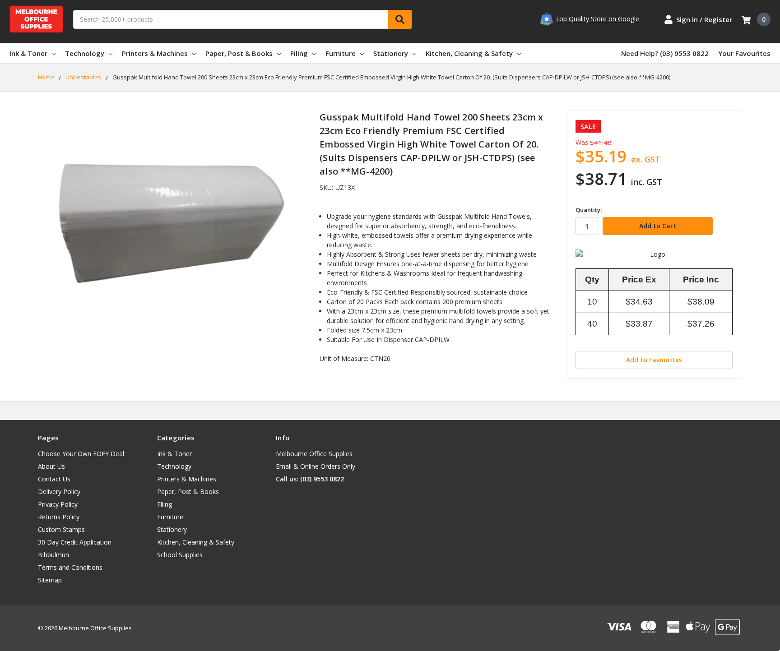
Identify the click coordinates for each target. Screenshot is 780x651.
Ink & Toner (28, 53)
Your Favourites (744, 53)
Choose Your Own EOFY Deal (81, 453)
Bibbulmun (53, 554)
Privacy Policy (58, 504)
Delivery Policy (59, 491)
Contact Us (54, 479)
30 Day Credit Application (74, 542)
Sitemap (50, 580)
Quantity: (589, 210)
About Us (51, 466)
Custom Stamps (61, 529)
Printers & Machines (155, 53)
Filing (299, 53)
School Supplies (180, 554)
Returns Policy (58, 516)
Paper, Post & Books (239, 53)
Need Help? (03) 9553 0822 (665, 53)
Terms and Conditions (70, 567)
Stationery (390, 53)
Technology (84, 53)
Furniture (340, 53)
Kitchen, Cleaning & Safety (469, 53)
